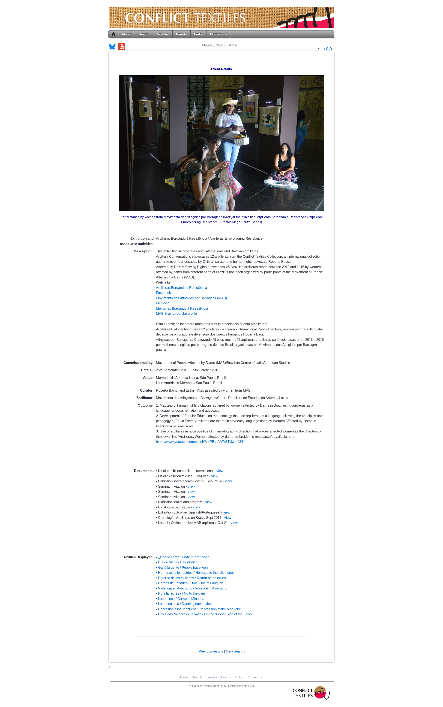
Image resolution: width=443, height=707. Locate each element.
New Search (235, 651)
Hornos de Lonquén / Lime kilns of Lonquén (190, 583)
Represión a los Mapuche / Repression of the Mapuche (199, 609)
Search (144, 34)
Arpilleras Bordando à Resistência (181, 288)
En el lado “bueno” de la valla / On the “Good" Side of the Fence (205, 614)
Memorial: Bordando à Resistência (182, 308)
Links (198, 34)
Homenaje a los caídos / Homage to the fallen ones (196, 572)
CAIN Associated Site (241, 686)
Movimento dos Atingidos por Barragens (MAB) (191, 298)
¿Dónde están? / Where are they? (183, 557)
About (127, 34)
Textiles (163, 34)
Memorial (163, 303)
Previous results (211, 651)
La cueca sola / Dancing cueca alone (185, 604)
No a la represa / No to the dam (181, 593)
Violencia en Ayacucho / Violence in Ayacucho (192, 588)
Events (181, 34)
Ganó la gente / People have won (183, 567)
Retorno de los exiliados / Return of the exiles (192, 578)
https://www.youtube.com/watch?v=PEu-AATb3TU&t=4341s (201, 442)
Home (113, 34)
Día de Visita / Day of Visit (177, 562)
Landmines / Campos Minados (181, 599)
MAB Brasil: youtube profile (176, 313)
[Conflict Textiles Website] (221, 25)
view (219, 471)
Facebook (163, 293)
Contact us (218, 34)
